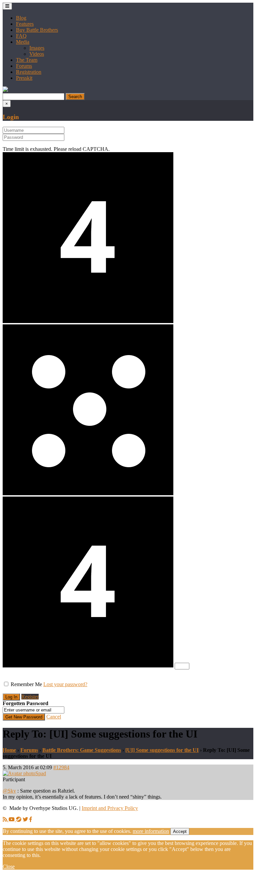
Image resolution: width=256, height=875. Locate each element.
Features (25, 24)
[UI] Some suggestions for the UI (162, 750)
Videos (36, 54)
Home (9, 750)
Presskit (24, 78)
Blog (21, 18)
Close (9, 866)
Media (22, 42)
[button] (5, 90)
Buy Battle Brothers (37, 30)
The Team (26, 60)
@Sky (9, 791)
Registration (28, 72)
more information (151, 831)
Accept (180, 831)
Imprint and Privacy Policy (110, 808)
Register (30, 696)
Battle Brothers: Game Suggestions (81, 750)
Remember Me (26, 684)
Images (36, 48)
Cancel (53, 716)
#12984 (61, 767)
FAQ (21, 36)
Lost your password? (65, 684)
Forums (24, 66)
